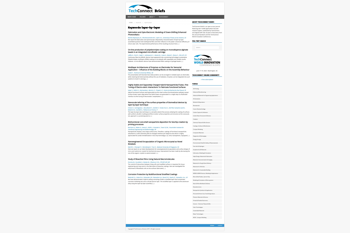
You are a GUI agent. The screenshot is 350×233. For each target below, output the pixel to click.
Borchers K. (131, 127)
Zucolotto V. (139, 162)
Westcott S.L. (132, 177)
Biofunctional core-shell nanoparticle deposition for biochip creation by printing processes (158, 123)
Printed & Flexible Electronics (200, 200)
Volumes (143, 17)
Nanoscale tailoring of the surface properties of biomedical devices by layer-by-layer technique (157, 103)
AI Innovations (196, 99)
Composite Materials (198, 132)
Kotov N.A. (140, 177)
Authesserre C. (149, 55)
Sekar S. (130, 90)
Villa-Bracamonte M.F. (149, 38)
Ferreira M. (131, 162)
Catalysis (195, 119)
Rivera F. (175, 55)
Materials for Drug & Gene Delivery (202, 163)
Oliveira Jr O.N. (154, 162)
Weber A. (138, 127)
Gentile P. (156, 108)
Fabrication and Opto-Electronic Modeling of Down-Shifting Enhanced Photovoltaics (157, 33)
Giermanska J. (144, 90)
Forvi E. (136, 55)
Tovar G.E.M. (164, 127)
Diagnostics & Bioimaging (199, 136)
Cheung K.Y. (138, 147)
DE (152, 73)
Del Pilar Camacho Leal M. (177, 108)
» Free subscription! (207, 79)
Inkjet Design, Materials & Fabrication (202, 156)
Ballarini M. (131, 110)
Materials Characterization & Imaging (202, 160)
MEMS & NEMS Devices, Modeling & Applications (205, 173)
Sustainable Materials (198, 210)
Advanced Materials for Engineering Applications (205, 95)
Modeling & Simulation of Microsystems (203, 180)
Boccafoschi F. (148, 108)
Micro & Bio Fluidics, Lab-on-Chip (201, 177)
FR (185, 55)
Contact (220, 225)
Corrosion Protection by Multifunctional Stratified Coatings (152, 174)
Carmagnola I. (139, 108)
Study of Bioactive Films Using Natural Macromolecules (151, 159)
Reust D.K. (166, 177)
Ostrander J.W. (148, 177)
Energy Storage (197, 139)
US (185, 38)
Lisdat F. (130, 73)
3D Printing (196, 88)
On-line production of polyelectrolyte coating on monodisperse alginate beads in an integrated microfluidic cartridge (158, 50)
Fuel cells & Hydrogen (198, 146)
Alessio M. (157, 55)
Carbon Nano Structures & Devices (202, 116)
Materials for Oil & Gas (199, 166)
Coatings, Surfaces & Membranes (201, 126)
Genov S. (144, 127)
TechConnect (163, 17)
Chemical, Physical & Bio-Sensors (201, 122)
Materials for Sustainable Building (201, 170)
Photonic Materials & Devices (200, 197)
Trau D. (154, 147)
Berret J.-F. (152, 90)
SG (178, 147)
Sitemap (212, 225)
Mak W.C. (131, 147)
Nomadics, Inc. (180, 177)
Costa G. (163, 55)
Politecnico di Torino (149, 110)
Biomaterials (196, 105)
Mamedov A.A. (157, 177)
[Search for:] (207, 47)
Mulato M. (146, 162)
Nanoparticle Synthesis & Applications (202, 190)
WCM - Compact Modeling (199, 217)
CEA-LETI (181, 55)
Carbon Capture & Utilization (200, 112)
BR (169, 162)
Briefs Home (132, 17)
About (151, 17)
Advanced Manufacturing (199, 92)
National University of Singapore (167, 147)
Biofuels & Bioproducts (199, 102)
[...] (178, 44)
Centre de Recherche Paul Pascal (174, 90)
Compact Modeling (198, 129)
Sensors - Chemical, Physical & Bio (202, 204)
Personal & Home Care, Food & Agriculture (204, 193)
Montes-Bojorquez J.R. (135, 38)
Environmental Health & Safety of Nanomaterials (205, 143)
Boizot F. (169, 55)
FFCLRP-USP (163, 162)
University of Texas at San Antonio (173, 38)
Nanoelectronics (197, 187)
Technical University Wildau (142, 73)
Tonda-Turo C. (164, 108)
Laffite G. (130, 55)
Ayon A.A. (159, 38)
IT (157, 110)
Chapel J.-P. (159, 90)
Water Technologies (198, 214)
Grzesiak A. (156, 127)
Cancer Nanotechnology (199, 109)
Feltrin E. (136, 90)
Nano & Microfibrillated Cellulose (201, 183)
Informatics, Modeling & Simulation (202, 153)
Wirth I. (150, 127)
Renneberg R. (147, 147)
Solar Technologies (198, 207)
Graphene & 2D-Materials (199, 149)
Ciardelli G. (139, 110)
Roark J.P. (172, 177)
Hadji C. (141, 55)
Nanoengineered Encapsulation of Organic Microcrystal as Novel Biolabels (155, 142)
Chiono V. (131, 108)
